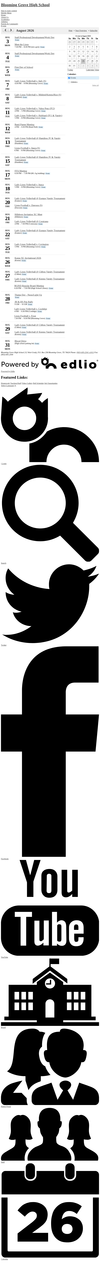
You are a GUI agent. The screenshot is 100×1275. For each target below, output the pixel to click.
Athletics (74, 82)
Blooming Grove (25, 5)
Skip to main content (9, 11)
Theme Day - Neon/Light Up (28, 295)
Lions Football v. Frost (25, 316)
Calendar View (92, 70)
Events (73, 78)
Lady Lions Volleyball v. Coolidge (30, 309)
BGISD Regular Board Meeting (29, 285)
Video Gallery (27, 383)
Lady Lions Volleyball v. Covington (32, 244)
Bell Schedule (38, 383)
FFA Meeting (21, 171)
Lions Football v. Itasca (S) (27, 148)
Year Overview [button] (81, 31)
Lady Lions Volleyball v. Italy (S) (30, 81)
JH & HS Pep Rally (24, 302)
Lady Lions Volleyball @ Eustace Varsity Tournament (40, 198)
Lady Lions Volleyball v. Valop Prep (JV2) (35, 108)
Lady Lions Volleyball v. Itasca (29, 184)
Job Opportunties (50, 383)
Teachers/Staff (15, 383)
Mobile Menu (6, 13)
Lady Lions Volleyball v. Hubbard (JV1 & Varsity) (38, 115)
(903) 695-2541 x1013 (85, 352)
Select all (95, 85)
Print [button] (70, 31)
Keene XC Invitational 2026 (28, 258)
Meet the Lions (22, 44)
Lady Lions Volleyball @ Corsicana (31, 221)
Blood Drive (20, 341)
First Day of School (24, 67)
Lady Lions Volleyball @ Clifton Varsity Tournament (40, 271)
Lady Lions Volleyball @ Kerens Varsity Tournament (40, 279)
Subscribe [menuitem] (93, 31)
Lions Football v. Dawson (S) (28, 205)
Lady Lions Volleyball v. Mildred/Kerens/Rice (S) (38, 94)
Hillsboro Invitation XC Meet (28, 214)
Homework (5, 383)
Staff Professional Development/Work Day (35, 37)
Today (70, 70)
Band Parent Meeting (24, 124)
